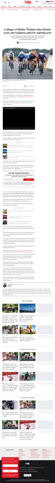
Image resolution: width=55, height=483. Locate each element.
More (50, 6)
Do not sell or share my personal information (28, 471)
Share (5, 86)
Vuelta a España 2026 (25, 9)
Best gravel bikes (34, 453)
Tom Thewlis (22, 42)
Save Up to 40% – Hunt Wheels (12, 9)
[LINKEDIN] (9, 286)
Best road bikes (33, 451)
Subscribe (49, 3)
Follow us (27, 86)
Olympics (20, 456)
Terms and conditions (32, 467)
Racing (9, 6)
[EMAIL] (11, 286)
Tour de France (22, 451)
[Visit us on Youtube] (51, 1)
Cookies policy (23, 469)
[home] (2, 6)
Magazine (39, 6)
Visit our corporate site (41, 479)
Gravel (33, 6)
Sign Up (10, 471)
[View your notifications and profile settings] (9, 3)
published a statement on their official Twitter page (20, 250)
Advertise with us (31, 469)
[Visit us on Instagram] (46, 1)
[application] (19, 118)
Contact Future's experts (21, 467)
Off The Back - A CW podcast (38, 9)
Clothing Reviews (45, 456)
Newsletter (33, 86)
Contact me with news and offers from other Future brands (10, 468)
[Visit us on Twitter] (47, 1)
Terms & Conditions (9, 475)
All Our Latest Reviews (46, 451)
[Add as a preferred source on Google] (27, 475)
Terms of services (17, 182)
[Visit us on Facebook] (49, 1)
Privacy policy (41, 467)
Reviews (15, 6)
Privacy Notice (6, 183)
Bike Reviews (44, 453)
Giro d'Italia (21, 453)
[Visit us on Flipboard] (52, 1)
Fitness (28, 6)
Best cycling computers (35, 456)
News (5, 6)
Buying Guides (22, 6)
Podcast (45, 6)
